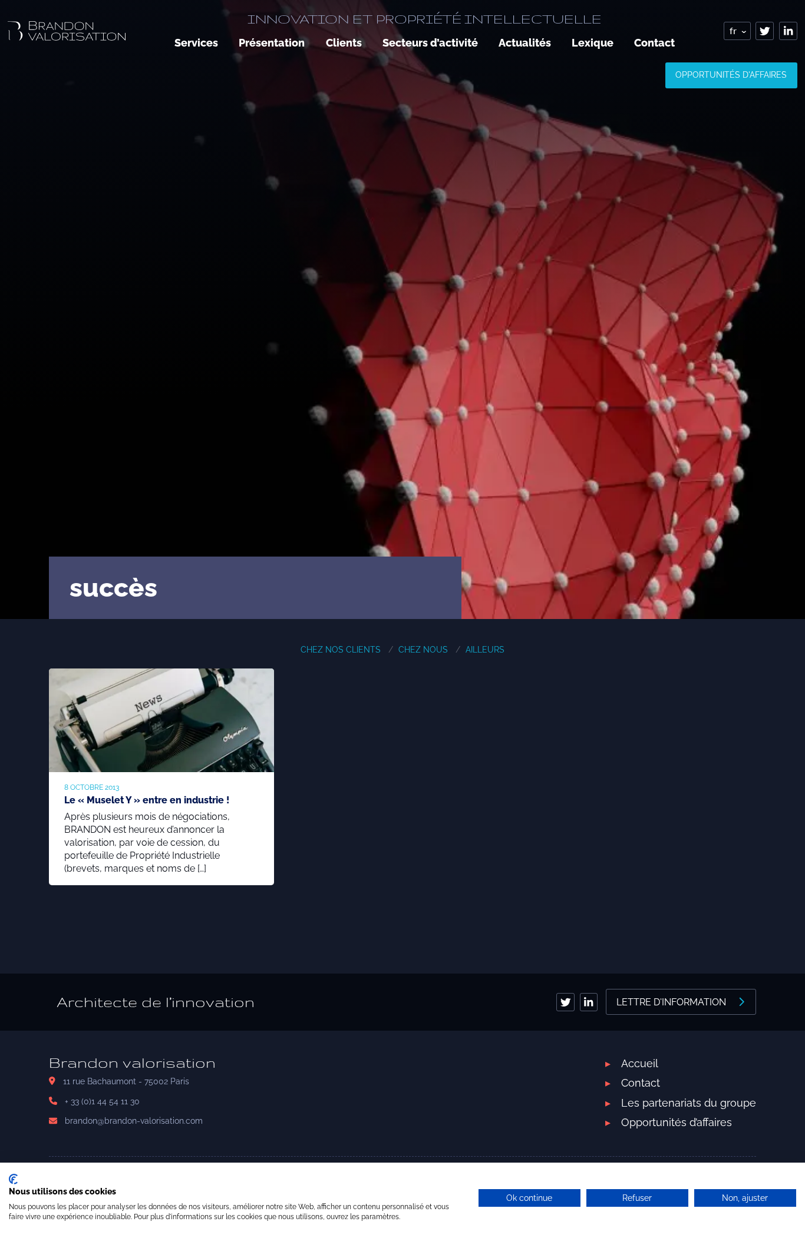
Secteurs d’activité (430, 43)
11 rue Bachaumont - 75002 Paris (126, 1081)
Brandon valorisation (132, 1062)
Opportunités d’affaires (676, 1122)
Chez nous (423, 649)
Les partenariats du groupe (688, 1103)
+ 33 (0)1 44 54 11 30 (102, 1101)
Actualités (525, 43)
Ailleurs (485, 649)
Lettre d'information (671, 1002)
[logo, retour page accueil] (67, 31)
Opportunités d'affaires (731, 75)
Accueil (639, 1063)
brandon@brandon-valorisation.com (134, 1121)
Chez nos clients (341, 649)
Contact (654, 43)
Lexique (592, 43)
